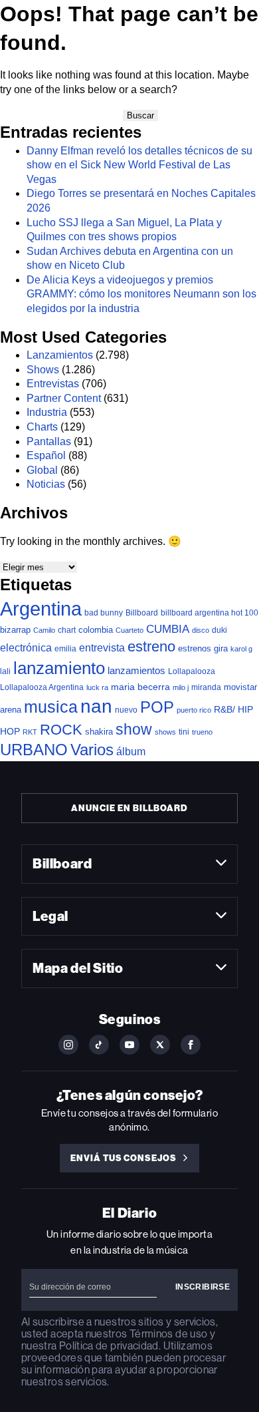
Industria (47, 412)
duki (219, 630)
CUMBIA (167, 629)
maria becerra (140, 687)
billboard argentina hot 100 (209, 613)
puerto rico (194, 710)
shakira (99, 732)
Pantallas (49, 441)
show (134, 729)
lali (5, 671)
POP (157, 707)
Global (42, 470)
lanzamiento (59, 668)
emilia (65, 648)
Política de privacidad (109, 1345)
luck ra (97, 687)
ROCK (61, 729)
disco (200, 630)
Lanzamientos (60, 355)
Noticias (46, 484)
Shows (43, 369)
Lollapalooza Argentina (42, 687)
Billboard (142, 612)
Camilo (44, 630)
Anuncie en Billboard (129, 808)
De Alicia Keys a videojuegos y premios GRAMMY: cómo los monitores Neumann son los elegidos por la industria (141, 294)
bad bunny (103, 613)
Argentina (41, 608)
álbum (130, 751)
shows (165, 732)
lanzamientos (136, 670)
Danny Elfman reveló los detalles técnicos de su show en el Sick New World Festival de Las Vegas (139, 165)
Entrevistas (53, 383)
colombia (95, 630)
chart (67, 629)
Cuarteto (129, 630)
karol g (241, 649)
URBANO (34, 750)
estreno (151, 646)
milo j (181, 687)
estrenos (194, 648)
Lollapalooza (191, 671)
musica (51, 707)
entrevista (102, 647)
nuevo (126, 710)
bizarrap (15, 630)
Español (46, 455)
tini (184, 731)
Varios (92, 750)
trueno (202, 732)
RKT (30, 732)
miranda (206, 687)
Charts (42, 427)
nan (96, 706)
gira (221, 648)
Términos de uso (168, 1333)
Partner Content (64, 398)
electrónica (26, 647)
